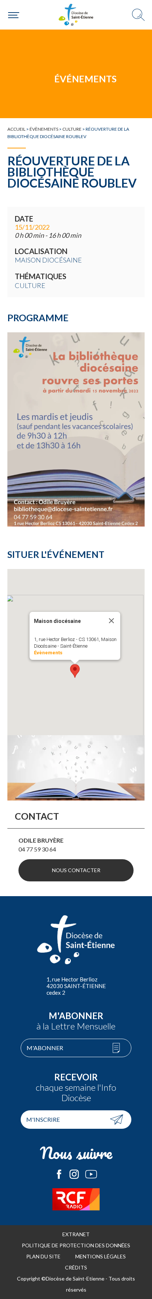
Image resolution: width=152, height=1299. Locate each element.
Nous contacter (76, 870)
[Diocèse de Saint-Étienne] (76, 15)
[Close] (111, 621)
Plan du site (43, 1256)
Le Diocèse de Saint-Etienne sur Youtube (91, 1174)
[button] (75, 671)
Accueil (16, 129)
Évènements (44, 129)
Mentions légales (100, 1256)
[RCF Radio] (76, 1199)
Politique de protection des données (76, 1245)
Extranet (76, 1234)
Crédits (76, 1267)
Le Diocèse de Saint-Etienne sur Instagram (74, 1174)
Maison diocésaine (48, 260)
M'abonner (45, 1047)
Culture (72, 129)
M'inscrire (43, 1119)
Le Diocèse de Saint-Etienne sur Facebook (59, 1174)
